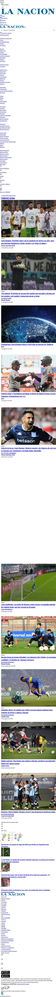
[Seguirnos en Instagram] (2, 964)
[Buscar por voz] (53, 30)
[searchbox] (27, 30)
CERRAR (2, 1)
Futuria (2, 49)
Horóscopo (3, 112)
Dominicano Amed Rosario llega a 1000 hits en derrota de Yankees (27, 344)
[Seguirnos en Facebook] (2, 955)
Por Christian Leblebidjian (8, 453)
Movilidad (2, 58)
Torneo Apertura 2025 (8, 455)
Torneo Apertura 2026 (8, 245)
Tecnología (3, 110)
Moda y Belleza (4, 119)
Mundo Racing (5, 300)
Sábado (2, 143)
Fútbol (2, 96)
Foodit (3, 20)
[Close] (2, 824)
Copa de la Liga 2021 (7, 816)
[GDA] (5, 989)
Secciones (4, 18)
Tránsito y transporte (6, 38)
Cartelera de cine (4, 126)
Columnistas (3, 89)
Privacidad (26, 984)
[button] (28, 109)
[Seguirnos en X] (2, 959)
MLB (2, 347)
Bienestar (2, 79)
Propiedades (3, 54)
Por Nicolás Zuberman (7, 662)
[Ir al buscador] (2, 7)
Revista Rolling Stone (6, 157)
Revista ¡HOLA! (4, 152)
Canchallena (3, 101)
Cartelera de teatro (5, 128)
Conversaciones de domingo (8, 142)
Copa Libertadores (6, 609)
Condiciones (20, 984)
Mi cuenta (4, 25)
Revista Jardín (3, 159)
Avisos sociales (4, 138)
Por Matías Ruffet (6, 298)
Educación (3, 73)
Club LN (4, 22)
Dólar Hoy (3, 51)
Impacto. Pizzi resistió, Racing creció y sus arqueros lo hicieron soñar (28, 812)
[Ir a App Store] (5, 977)
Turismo (2, 108)
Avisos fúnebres (4, 136)
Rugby (2, 98)
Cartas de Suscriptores (6, 91)
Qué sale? (2, 124)
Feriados (2, 114)
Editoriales (3, 87)
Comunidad (3, 77)
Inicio (3, 16)
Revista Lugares (4, 154)
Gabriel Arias (12, 195)
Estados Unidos (4, 65)
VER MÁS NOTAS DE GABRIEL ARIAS (9, 822)
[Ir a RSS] (2, 968)
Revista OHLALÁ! (4, 150)
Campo (2, 52)
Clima (1, 40)
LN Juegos (2, 107)
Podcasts (2, 117)
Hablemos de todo (5, 82)
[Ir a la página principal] (28, 14)
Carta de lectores (4, 140)
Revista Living (3, 156)
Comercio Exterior (5, 56)
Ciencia (2, 80)
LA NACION (4, 195)
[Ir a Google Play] (5, 974)
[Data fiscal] (2, 994)
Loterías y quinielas (5, 115)
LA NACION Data (4, 42)
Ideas (1, 145)
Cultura (2, 75)
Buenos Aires (3, 70)
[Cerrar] (25, 27)
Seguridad (3, 72)
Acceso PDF (3, 133)
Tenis (1, 100)
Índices (2, 59)
